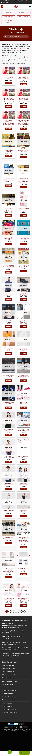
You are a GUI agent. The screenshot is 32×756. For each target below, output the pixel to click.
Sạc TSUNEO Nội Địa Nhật (23, 569)
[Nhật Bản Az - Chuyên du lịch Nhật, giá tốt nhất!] (16, 6)
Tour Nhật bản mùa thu (9, 697)
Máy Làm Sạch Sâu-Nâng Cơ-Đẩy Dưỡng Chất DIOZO (23, 600)
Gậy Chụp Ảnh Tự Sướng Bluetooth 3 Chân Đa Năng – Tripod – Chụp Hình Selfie (23, 540)
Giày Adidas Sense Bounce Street (23, 294)
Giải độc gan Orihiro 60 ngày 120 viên (23, 266)
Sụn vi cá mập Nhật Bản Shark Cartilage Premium (8, 180)
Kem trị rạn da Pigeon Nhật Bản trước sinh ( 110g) (23, 210)
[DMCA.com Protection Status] (19, 724)
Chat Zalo (4, 755)
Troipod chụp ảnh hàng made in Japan (8, 538)
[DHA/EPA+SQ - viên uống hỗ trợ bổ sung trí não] (8, 70)
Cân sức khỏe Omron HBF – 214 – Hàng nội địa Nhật (23, 238)
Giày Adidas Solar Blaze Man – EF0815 (23, 375)
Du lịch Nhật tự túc (24, 730)
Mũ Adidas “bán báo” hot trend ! (8, 321)
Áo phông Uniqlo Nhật (8, 348)
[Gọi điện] (10, 752)
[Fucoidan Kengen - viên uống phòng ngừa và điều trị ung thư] (23, 70)
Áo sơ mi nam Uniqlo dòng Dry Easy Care (23, 430)
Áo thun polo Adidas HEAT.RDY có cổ (8, 294)
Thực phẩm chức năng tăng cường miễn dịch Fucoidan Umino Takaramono (23, 181)
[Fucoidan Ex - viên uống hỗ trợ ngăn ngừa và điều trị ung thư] (23, 93)
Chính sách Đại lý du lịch (9, 681)
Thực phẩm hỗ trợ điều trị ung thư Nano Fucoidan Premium (8, 210)
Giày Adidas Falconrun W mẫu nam (8, 403)
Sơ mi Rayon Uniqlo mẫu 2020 (9, 430)
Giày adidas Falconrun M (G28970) (8, 375)
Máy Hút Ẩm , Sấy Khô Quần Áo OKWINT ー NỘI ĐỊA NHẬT (8, 571)
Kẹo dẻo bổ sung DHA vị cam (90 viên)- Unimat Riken (8, 238)
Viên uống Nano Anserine (8, 151)
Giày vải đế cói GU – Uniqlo (23, 457)
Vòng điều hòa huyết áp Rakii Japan (23, 321)
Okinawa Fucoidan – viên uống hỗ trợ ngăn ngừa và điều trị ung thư (8, 100)
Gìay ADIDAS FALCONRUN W (23, 403)
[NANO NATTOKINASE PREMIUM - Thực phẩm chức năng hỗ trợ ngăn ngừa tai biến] (23, 115)
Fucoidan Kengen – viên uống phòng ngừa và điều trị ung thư (23, 78)
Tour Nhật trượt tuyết (8, 700)
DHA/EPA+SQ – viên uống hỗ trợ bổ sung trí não (8, 77)
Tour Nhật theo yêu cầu (9, 709)
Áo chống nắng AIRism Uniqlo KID (23, 484)
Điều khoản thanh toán (9, 675)
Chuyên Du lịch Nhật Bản (17, 729)
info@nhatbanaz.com (12, 627)
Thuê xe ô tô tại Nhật (12, 730)
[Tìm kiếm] (26, 6)
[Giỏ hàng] (30, 6)
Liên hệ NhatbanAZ (7, 684)
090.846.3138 (6, 638)
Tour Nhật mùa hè (7, 693)
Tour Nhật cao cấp (7, 706)
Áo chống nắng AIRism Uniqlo (23, 511)
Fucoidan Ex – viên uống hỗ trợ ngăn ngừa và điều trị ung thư (23, 100)
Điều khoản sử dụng (8, 671)
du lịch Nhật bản (19, 48)
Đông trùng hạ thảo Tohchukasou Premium (23, 152)
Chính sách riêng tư (8, 678)
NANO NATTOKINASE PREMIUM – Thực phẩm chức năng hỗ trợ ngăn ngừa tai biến (23, 122)
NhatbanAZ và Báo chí (8, 668)
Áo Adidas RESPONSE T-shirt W (8, 457)
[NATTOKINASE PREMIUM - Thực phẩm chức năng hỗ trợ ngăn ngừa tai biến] (8, 115)
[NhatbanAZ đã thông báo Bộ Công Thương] (11, 724)
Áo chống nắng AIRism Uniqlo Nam (8, 484)
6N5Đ (7, 712)
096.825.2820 (12, 644)
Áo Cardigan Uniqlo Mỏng (9, 511)
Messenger (16, 755)
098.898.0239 (6, 633)
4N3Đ (16, 712)
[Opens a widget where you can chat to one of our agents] (24, 753)
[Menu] (2, 6)
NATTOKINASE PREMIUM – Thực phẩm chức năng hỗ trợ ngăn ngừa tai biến (8, 122)
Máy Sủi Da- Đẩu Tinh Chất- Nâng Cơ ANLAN (8, 600)
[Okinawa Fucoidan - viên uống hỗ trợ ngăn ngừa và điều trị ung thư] (8, 93)
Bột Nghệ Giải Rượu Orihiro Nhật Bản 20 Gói (8, 267)
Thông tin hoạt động (8, 665)
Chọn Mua (8, 82)
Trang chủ (11, 32)
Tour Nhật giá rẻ (7, 703)
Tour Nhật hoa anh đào (9, 690)
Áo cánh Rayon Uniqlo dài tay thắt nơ (23, 348)
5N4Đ (11, 712)
